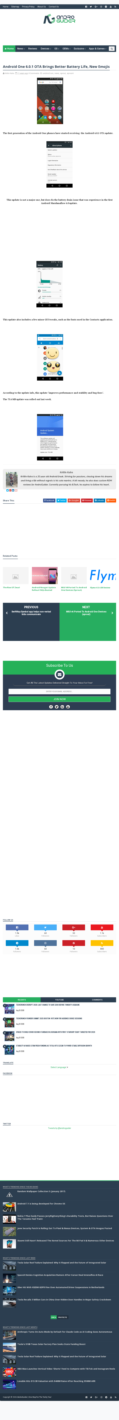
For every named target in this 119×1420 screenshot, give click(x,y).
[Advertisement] (59, 36)
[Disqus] (59, 799)
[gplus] (96, 6)
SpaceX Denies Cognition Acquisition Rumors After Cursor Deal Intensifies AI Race (60, 1275)
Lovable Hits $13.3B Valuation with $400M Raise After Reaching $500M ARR (56, 1381)
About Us (41, 7)
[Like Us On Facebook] (51, 707)
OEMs (66, 48)
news (57, 73)
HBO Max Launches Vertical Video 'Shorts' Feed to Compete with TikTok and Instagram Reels (66, 1368)
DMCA (53, 1317)
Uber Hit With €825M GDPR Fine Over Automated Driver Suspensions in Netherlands (60, 1287)
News (20, 48)
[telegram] (106, 6)
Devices (45, 48)
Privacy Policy (28, 7)
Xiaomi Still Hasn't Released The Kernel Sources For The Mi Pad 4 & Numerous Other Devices (65, 1240)
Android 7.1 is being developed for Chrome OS (41, 1203)
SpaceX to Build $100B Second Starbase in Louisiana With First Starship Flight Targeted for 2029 (55, 1032)
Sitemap (15, 7)
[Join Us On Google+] (62, 707)
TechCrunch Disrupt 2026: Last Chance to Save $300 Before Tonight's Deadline (48, 1004)
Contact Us (54, 7)
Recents (22, 1000)
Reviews (32, 48)
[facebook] (86, 6)
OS (55, 48)
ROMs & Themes (13, 55)
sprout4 (70, 73)
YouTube (59, 1000)
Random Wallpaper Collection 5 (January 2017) (41, 1191)
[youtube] (111, 6)
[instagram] (101, 6)
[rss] (115, 6)
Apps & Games (97, 48)
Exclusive (79, 48)
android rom (48, 73)
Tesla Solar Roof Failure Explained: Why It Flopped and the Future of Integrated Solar (61, 1262)
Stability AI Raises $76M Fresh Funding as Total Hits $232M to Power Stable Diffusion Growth (54, 1045)
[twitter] (91, 6)
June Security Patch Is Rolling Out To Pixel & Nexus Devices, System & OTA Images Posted (64, 1228)
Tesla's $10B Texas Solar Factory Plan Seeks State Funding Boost (51, 1344)
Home (5, 7)
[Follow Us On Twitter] (57, 707)
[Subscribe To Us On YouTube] (68, 707)
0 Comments (34, 73)
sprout (63, 73)
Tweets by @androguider (59, 1128)
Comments (97, 1000)
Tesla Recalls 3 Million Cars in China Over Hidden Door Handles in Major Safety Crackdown (64, 1299)
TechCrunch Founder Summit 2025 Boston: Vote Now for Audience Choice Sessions (49, 1018)
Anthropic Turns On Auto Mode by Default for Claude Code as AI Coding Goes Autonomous (64, 1331)
